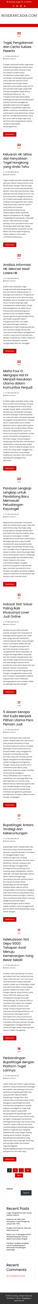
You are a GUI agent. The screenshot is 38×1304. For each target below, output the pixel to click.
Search (9, 1189)
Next (19, 1175)
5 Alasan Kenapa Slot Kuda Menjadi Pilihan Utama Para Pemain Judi (18, 718)
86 (28, 1170)
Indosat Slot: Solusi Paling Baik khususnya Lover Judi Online (17, 610)
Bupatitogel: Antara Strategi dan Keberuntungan (18, 829)
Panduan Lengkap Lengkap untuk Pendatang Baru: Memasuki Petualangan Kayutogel (17, 498)
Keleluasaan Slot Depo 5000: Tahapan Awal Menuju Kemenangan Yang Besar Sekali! (18, 949)
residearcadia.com (19, 15)
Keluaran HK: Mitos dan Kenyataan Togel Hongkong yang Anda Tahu (17, 160)
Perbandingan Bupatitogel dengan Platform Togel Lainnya (18, 1064)
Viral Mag (25, 1298)
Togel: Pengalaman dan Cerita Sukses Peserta (18, 46)
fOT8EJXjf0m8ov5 (12, 56)
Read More (9, 134)
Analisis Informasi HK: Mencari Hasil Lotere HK (17, 268)
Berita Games (10, 59)
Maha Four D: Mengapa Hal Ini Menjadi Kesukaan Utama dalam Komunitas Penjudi (18, 379)
